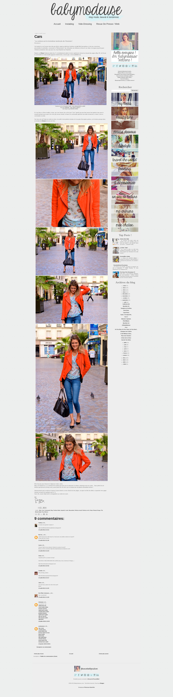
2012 (124, 292)
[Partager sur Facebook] (44, 508)
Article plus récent (38, 653)
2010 (124, 360)
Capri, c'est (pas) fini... (126, 314)
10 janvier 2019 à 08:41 (44, 644)
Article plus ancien (103, 653)
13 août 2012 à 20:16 (43, 565)
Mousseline (71, 510)
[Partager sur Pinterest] (46, 508)
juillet (125, 342)
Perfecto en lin (86, 510)
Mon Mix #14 (126, 323)
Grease (44, 121)
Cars (43, 510)
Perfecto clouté (78, 510)
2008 (124, 364)
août (125, 302)
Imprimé (63, 510)
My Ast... (40, 534)
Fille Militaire (126, 321)
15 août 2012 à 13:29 (43, 597)
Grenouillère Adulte (125, 256)
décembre (125, 293)
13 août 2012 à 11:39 (43, 540)
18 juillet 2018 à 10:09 (44, 621)
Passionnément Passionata (121, 265)
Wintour (46, 512)
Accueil (57, 24)
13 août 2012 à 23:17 (43, 577)
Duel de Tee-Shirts (126, 340)
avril (125, 349)
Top (43, 512)
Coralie (40, 570)
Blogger (102, 683)
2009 (124, 362)
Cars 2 (126, 316)
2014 (124, 287)
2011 (124, 358)
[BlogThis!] (40, 508)
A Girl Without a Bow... (126, 333)
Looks (66, 510)
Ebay (52, 510)
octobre (125, 298)
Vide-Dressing (85, 24)
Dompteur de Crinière (126, 331)
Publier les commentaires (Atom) (48, 656)
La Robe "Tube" (124, 247)
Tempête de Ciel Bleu (126, 308)
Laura (39, 545)
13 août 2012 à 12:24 (43, 551)
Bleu (40, 510)
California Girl (126, 304)
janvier (125, 355)
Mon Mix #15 (126, 306)
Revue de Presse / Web (107, 24)
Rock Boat (126, 310)
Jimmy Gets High (124, 239)
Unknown (40, 602)
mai (125, 346)
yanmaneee (41, 626)
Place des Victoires (126, 335)
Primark (95, 510)
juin (125, 344)
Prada (91, 510)
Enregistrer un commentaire (44, 647)
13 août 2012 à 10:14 (43, 530)
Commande (47, 510)
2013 (124, 290)
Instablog (69, 24)
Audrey (40, 522)
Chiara (42, 53)
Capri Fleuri (126, 312)
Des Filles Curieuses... (44, 593)
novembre (125, 296)
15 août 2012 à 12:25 (43, 588)
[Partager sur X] (42, 508)
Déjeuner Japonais (126, 319)
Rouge (98, 510)
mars (125, 351)
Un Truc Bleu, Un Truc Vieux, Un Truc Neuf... (126, 329)
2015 (124, 285)
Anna (39, 555)
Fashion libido (57, 510)
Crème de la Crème (126, 338)
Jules (39, 582)
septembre (125, 300)
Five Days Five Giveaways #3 (127, 272)
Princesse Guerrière (89, 687)
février (125, 353)
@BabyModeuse (126, 325)
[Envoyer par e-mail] (39, 508)
